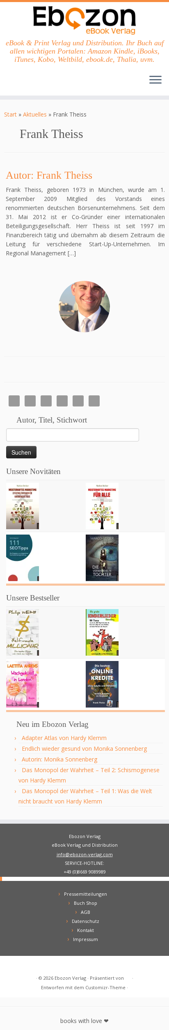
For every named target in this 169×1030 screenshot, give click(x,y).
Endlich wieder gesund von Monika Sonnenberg (84, 748)
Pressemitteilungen (85, 894)
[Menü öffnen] (155, 81)
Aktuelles (35, 114)
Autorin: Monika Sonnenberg (59, 759)
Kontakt (85, 930)
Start (10, 114)
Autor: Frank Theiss (49, 175)
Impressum (85, 939)
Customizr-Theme (105, 987)
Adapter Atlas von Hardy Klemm (64, 738)
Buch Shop (85, 903)
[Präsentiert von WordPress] (128, 976)
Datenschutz (85, 921)
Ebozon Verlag (70, 978)
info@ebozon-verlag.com (85, 854)
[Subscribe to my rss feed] (12, 965)
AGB (85, 912)
